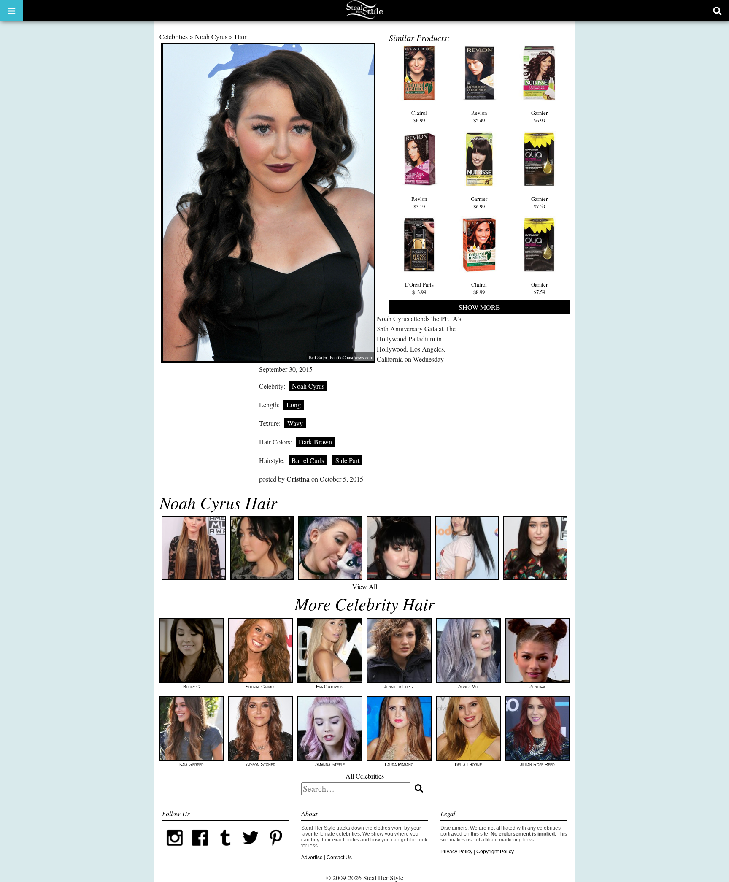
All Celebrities (365, 775)
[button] (11, 10)
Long (293, 404)
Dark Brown (315, 441)
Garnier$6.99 (539, 116)
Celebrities (173, 36)
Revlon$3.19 (419, 202)
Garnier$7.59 (539, 202)
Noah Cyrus (211, 36)
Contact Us (339, 857)
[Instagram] (174, 849)
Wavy (295, 423)
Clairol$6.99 (419, 116)
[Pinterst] (276, 849)
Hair (240, 36)
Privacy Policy (456, 852)
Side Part (347, 460)
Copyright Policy (495, 852)
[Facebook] (200, 849)
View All (364, 586)
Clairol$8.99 (479, 288)
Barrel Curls (308, 460)
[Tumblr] (225, 849)
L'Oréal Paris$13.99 (419, 288)
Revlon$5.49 (479, 116)
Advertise (312, 857)
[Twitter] (250, 849)
